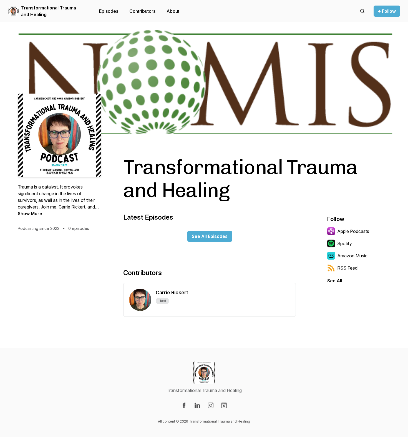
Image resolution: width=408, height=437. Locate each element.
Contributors (142, 11)
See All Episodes (210, 236)
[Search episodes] (362, 11)
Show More (30, 213)
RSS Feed (347, 268)
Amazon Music (352, 255)
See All (334, 280)
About (173, 11)
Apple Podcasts (353, 231)
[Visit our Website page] (224, 405)
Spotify (344, 243)
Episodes (108, 11)
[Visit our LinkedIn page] (197, 405)
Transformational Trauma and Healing (48, 11)
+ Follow (387, 11)
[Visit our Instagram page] (210, 405)
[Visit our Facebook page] (184, 405)
